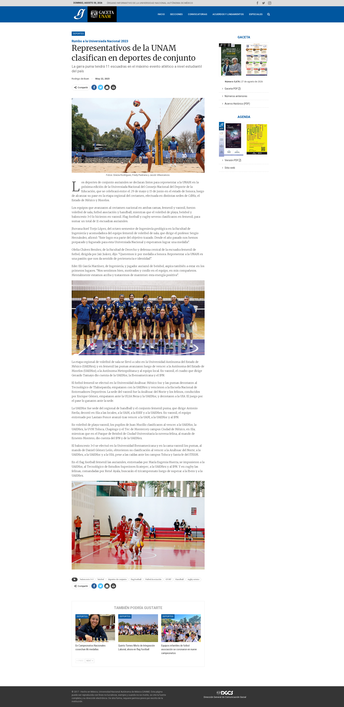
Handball (179, 579)
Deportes (78, 33)
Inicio (161, 14)
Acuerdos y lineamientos (228, 14)
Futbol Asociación (153, 579)
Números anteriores (235, 96)
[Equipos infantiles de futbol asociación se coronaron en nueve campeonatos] (181, 628)
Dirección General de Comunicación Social (225, 697)
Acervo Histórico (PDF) (236, 103)
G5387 (168, 579)
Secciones (176, 14)
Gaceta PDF (230, 88)
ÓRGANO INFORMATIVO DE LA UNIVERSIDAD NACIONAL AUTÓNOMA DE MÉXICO (150, 3)
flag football (136, 579)
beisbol (101, 579)
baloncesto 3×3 (87, 579)
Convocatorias (197, 14)
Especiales (255, 14)
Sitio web (229, 167)
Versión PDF (231, 160)
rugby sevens (193, 579)
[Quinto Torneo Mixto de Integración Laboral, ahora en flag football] (138, 628)
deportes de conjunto (117, 579)
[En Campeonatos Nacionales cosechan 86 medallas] (95, 628)
